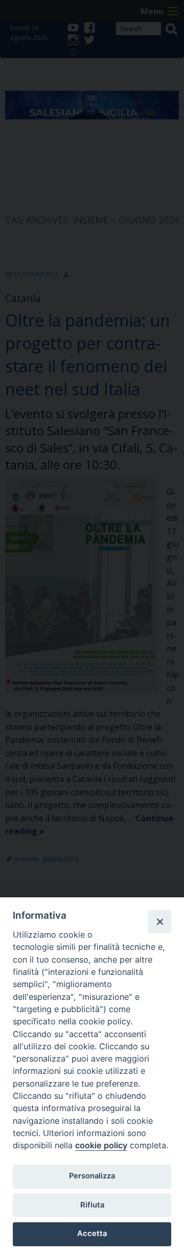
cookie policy (101, 1145)
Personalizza (92, 1175)
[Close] (159, 921)
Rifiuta (92, 1205)
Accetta (92, 1233)
